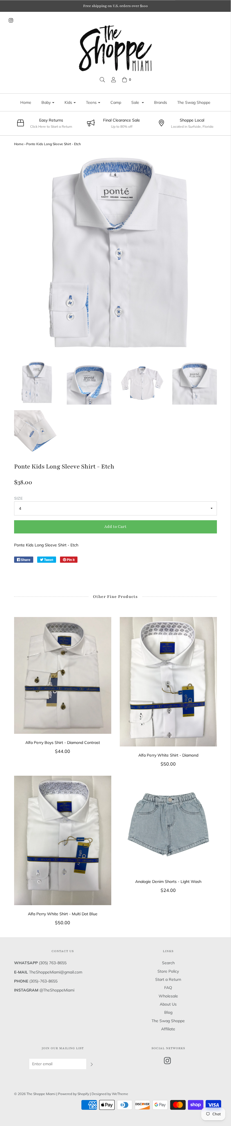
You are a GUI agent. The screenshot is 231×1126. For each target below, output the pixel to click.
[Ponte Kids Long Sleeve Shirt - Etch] (36, 382)
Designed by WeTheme (110, 1094)
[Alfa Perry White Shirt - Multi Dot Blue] (62, 840)
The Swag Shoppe (193, 102)
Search (168, 962)
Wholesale (168, 996)
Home (25, 102)
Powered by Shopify (73, 1094)
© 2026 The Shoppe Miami (35, 1094)
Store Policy (168, 971)
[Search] (102, 79)
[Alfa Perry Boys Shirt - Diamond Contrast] (62, 675)
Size (18, 498)
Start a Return (168, 979)
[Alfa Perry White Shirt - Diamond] (168, 681)
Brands (160, 102)
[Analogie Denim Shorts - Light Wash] (168, 824)
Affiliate (168, 1028)
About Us (168, 1004)
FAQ (168, 987)
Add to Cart (115, 526)
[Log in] (113, 79)
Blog (168, 1012)
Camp (115, 102)
